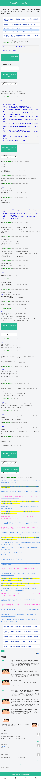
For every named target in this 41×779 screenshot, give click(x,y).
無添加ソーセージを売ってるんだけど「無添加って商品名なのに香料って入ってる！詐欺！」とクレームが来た (20, 627)
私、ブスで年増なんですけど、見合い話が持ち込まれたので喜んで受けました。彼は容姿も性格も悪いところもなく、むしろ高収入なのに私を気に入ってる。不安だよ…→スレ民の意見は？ (21, 19)
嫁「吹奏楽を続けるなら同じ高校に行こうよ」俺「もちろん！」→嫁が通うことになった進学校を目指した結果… (21, 642)
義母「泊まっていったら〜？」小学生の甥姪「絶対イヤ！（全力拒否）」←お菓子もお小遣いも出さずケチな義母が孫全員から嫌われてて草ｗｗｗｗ (21, 36)
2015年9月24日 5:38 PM (5, 755)
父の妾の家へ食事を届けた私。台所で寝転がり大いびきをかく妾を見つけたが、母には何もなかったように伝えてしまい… (21, 637)
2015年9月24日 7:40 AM (5, 746)
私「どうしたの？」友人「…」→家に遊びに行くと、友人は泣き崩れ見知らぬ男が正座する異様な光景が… (21, 632)
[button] (38, 389)
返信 (38, 741)
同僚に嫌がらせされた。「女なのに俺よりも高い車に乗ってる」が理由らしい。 (19, 646)
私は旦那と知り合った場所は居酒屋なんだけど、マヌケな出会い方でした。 (18, 28)
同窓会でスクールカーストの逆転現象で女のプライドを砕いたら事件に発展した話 (19, 24)
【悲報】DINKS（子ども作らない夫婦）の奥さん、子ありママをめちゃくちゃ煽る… (20, 31)
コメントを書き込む (20, 764)
